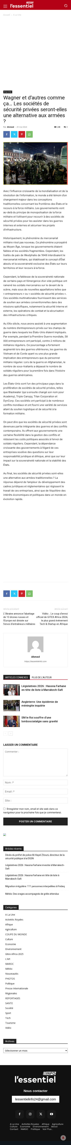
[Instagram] (30, 1114)
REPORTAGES (12, 998)
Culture (9, 939)
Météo (8, 968)
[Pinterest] (21, 134)
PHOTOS (10, 978)
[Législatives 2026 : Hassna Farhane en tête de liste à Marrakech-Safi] (11, 690)
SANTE (9, 1003)
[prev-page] (5, 733)
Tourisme (10, 1022)
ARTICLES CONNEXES (16, 677)
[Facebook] (6, 134)
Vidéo (8, 1027)
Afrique (9, 924)
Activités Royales (14, 919)
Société (9, 1008)
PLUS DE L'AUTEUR (42, 677)
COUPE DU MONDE (16, 934)
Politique (10, 983)
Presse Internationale (16, 988)
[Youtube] (51, 1114)
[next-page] (11, 733)
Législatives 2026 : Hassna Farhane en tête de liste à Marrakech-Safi (32, 877)
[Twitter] (14, 134)
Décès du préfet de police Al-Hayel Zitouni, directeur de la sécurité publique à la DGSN (35, 857)
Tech (8, 1018)
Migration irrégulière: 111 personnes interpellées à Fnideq (35, 886)
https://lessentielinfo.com (35, 661)
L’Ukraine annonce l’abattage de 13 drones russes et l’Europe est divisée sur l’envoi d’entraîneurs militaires (19, 618)
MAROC (9, 963)
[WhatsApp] (29, 134)
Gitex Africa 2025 (14, 954)
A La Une (17, 14)
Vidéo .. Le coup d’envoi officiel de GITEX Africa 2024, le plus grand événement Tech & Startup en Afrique (52, 618)
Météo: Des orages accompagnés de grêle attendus (32, 894)
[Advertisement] (35, 53)
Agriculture (11, 929)
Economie (10, 944)
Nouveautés (11, 973)
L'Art (7, 958)
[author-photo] (35, 652)
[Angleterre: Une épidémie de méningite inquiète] (11, 705)
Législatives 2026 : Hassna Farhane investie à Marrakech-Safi (35, 867)
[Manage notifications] (63, 1137)
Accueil (6, 14)
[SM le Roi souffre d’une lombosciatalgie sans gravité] (11, 721)
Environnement (13, 949)
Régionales (11, 993)
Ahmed (10, 127)
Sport (8, 1013)
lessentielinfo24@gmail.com (35, 1099)
